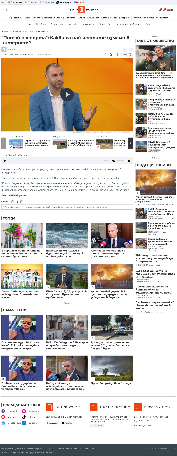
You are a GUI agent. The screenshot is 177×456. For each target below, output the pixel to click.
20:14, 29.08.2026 (155, 247)
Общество (104, 24)
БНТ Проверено (121, 18)
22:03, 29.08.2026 (155, 231)
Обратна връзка (34, 449)
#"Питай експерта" (13, 207)
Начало (5, 31)
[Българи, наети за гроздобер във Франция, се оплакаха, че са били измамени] (141, 132)
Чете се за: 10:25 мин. (157, 218)
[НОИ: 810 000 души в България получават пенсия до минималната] (67, 327)
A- (131, 50)
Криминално (88, 24)
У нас (29, 24)
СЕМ (47, 449)
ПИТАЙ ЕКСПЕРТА (39, 31)
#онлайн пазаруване (53, 207)
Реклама (67, 303)
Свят (27, 18)
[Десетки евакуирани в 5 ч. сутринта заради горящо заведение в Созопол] (112, 276)
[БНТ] (4, 50)
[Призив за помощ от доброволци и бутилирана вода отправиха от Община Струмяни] (141, 118)
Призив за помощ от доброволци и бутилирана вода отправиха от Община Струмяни (161, 116)
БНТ (3, 2)
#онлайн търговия (74, 207)
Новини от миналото (99, 18)
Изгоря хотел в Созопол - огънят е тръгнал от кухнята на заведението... (155, 199)
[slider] (56, 161)
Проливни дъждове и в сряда (111, 383)
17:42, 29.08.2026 (143, 296)
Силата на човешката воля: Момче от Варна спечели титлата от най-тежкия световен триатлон (155, 75)
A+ (125, 50)
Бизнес (81, 18)
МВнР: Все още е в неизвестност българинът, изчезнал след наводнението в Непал (161, 145)
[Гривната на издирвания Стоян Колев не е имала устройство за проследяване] (22, 368)
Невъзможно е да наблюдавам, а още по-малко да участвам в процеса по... (66, 386)
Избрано (171, 218)
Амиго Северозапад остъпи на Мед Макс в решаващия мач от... (20, 294)
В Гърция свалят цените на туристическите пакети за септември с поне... (21, 253)
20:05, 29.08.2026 (143, 280)
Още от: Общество (155, 41)
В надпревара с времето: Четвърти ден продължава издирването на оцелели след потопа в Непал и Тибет (161, 241)
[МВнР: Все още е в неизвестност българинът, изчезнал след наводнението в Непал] (141, 146)
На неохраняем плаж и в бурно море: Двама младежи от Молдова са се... (65, 253)
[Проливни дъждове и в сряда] (112, 368)
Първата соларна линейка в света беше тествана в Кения (155, 305)
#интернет (102, 207)
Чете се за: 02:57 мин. (157, 248)
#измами (89, 207)
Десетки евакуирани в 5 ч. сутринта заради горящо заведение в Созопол (109, 294)
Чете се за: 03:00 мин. (159, 204)
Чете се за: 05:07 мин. (145, 297)
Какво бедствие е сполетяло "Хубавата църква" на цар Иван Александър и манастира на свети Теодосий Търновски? (161, 88)
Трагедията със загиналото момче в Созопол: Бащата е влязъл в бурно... (110, 345)
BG (172, 10)
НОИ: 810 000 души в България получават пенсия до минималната (67, 345)
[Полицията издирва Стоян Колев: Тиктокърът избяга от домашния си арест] (22, 327)
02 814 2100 (143, 420)
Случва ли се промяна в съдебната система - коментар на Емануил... (37, 142)
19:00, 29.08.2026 (143, 311)
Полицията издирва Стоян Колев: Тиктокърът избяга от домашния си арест (20, 345)
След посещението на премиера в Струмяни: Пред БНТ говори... (155, 274)
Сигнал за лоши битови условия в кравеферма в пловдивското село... (81, 142)
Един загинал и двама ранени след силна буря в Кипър (161, 226)
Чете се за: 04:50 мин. (145, 266)
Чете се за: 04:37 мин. (145, 281)
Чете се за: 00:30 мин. (145, 313)
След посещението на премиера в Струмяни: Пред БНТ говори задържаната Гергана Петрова (162, 102)
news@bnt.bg (144, 425)
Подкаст (163, 18)
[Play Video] (67, 94)
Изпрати (97, 425)
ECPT (53, 449)
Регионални (56, 24)
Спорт (36, 18)
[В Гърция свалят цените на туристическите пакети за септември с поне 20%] (22, 235)
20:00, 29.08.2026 (143, 204)
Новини (18, 18)
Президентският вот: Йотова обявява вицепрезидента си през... (154, 289)
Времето (47, 18)
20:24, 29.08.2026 (143, 264)
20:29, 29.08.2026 (155, 217)
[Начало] (10, 18)
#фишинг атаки (33, 207)
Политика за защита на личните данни (76, 449)
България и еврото (64, 18)
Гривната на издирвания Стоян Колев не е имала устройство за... (18, 386)
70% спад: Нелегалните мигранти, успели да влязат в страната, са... (155, 258)
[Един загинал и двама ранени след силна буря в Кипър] (141, 227)
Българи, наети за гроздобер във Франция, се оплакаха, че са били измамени (161, 130)
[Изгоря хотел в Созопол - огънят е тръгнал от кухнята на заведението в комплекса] (156, 182)
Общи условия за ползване (13, 449)
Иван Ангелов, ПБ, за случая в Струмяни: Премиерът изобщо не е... (66, 294)
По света (41, 24)
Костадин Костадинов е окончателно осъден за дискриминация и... (108, 253)
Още (147, 24)
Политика (72, 24)
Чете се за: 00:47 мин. (157, 233)
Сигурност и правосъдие (128, 24)
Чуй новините (146, 18)
